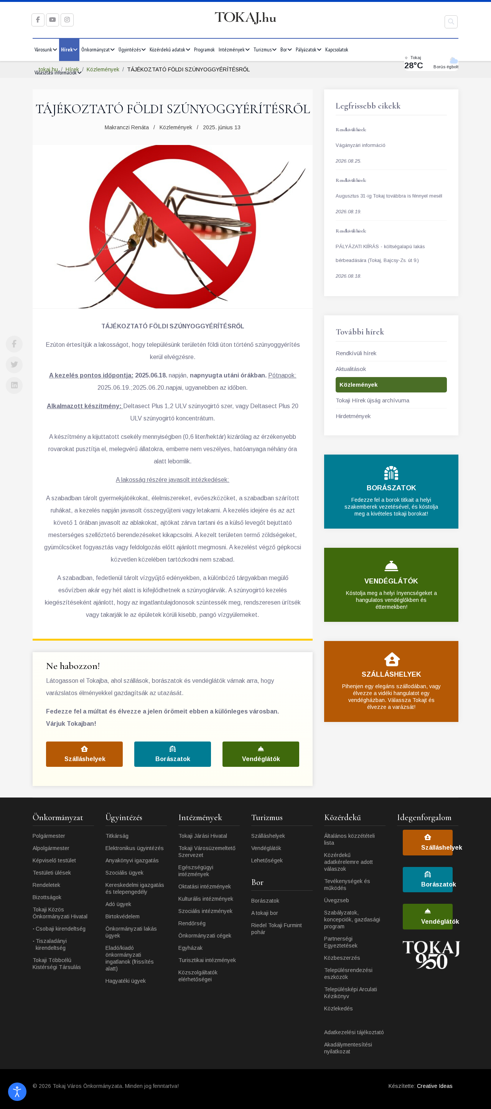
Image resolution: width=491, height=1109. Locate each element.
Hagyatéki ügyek (125, 981)
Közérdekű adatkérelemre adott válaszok (348, 862)
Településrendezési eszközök (348, 973)
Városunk (43, 49)
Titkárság (117, 836)
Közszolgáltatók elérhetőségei (197, 975)
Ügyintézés (130, 49)
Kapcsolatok (336, 49)
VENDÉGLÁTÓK (391, 581)
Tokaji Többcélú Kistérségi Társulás (57, 963)
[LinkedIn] (14, 385)
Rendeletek (46, 885)
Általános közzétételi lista (349, 839)
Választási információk (56, 72)
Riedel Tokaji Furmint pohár (276, 928)
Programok (204, 49)
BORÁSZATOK (391, 488)
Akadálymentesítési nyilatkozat (348, 1048)
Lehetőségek (267, 860)
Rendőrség (192, 923)
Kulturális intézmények (205, 899)
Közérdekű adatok (167, 49)
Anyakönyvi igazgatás (132, 860)
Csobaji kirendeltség (61, 929)
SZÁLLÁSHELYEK (391, 674)
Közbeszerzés (342, 958)
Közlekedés (338, 1008)
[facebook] (38, 19)
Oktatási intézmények (204, 886)
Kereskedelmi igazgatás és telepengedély (134, 888)
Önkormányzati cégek (204, 936)
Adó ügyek (118, 904)
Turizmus (263, 49)
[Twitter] (14, 364)
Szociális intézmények (205, 911)
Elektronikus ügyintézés (134, 848)
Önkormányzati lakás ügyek (131, 932)
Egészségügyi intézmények (195, 870)
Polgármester (49, 836)
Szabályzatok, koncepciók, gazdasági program (352, 919)
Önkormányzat (95, 49)
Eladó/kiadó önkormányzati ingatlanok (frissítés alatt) (129, 958)
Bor (283, 49)
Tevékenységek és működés (347, 884)
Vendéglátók (261, 759)
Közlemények (176, 127)
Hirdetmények (353, 416)
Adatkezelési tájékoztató (354, 1032)
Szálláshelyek (84, 759)
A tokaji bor (264, 913)
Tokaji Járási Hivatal (202, 836)
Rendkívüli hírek (356, 353)
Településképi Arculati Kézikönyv (350, 992)
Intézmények (232, 49)
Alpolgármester (51, 848)
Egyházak (190, 948)
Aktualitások (351, 369)
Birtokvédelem (122, 916)
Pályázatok (306, 49)
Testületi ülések (52, 873)
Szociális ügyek (124, 873)
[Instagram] (67, 19)
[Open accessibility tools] (17, 1092)
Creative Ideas (435, 1086)
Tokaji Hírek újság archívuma (372, 400)
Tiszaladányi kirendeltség (51, 944)
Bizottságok (47, 897)
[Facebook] (14, 344)
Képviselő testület (54, 860)
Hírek (66, 49)
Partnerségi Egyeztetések (341, 942)
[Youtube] (52, 19)
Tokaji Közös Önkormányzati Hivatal (60, 912)
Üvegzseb (336, 900)
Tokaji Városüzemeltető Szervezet (207, 851)
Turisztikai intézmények (207, 960)
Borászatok (172, 759)
